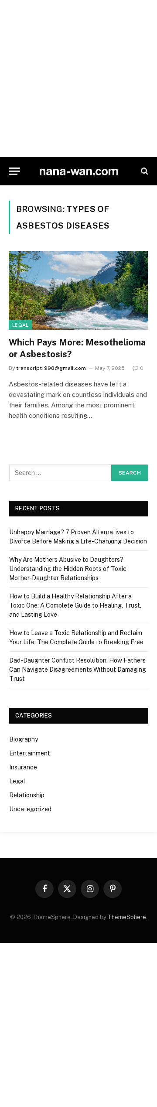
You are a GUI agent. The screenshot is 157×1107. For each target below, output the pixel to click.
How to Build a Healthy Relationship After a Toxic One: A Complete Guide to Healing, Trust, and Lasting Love (75, 605)
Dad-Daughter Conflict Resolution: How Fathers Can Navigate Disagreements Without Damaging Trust (77, 669)
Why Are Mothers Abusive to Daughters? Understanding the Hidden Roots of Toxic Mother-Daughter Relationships (67, 568)
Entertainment (29, 753)
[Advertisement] (78, 78)
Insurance (23, 767)
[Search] (143, 171)
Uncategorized (30, 809)
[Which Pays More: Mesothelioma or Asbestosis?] (78, 290)
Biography (23, 739)
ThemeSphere (127, 917)
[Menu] (14, 171)
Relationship (26, 795)
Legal (20, 325)
